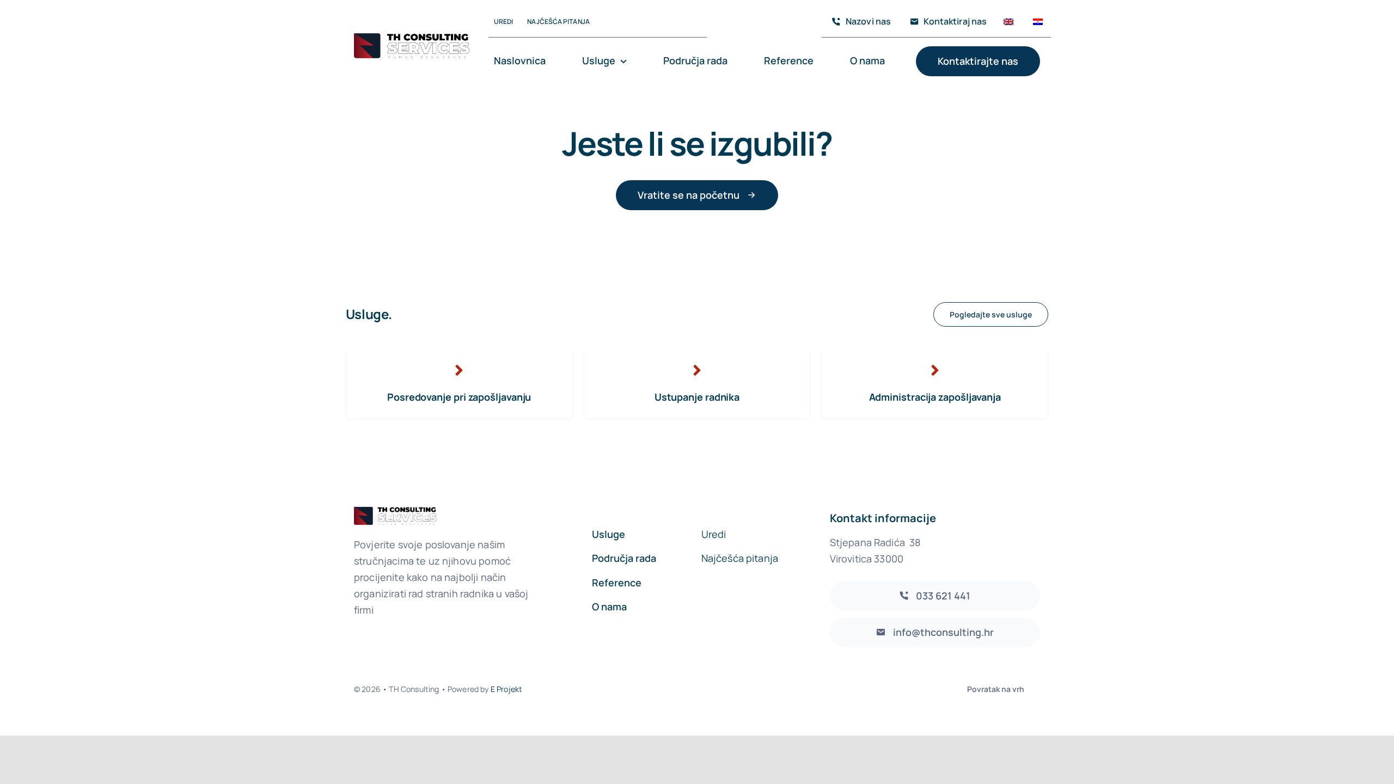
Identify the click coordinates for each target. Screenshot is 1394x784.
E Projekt (506, 689)
